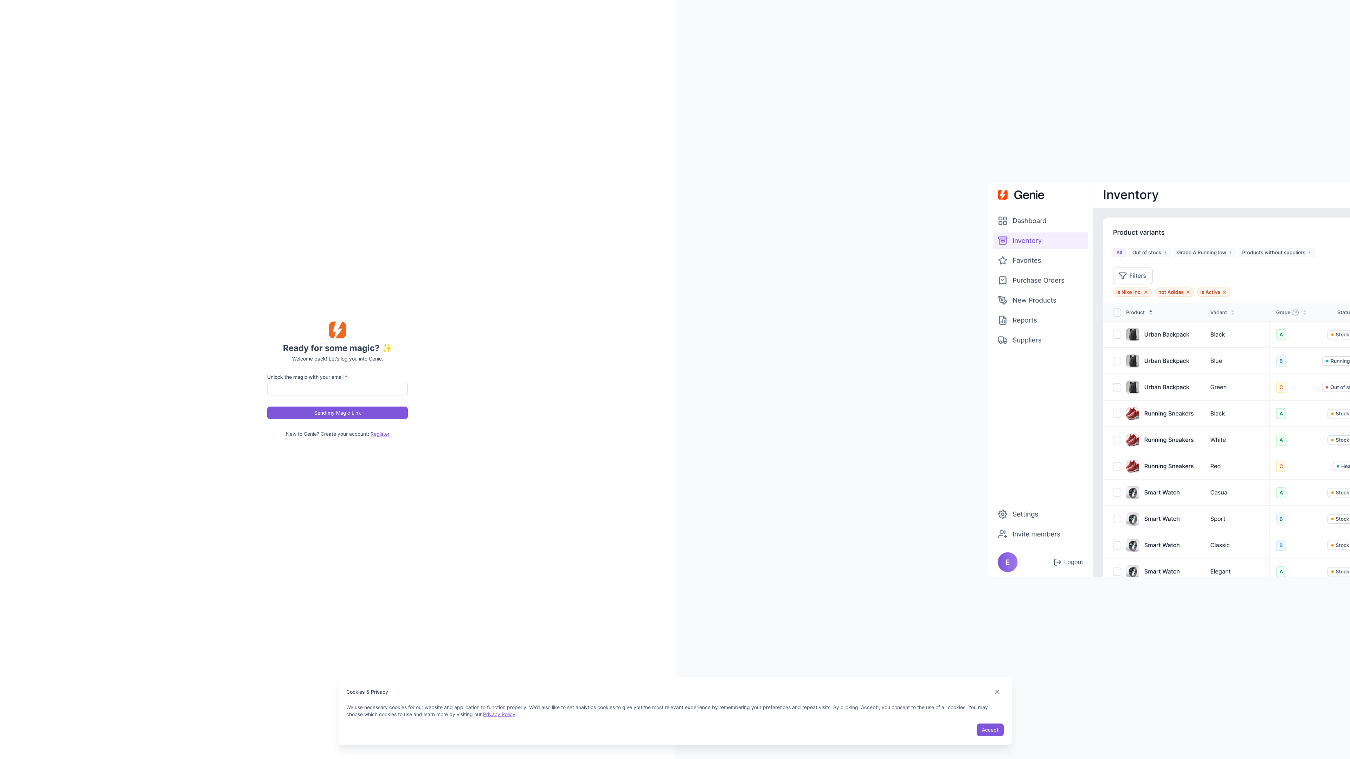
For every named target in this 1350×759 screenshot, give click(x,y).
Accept (990, 730)
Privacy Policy (499, 714)
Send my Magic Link (337, 413)
